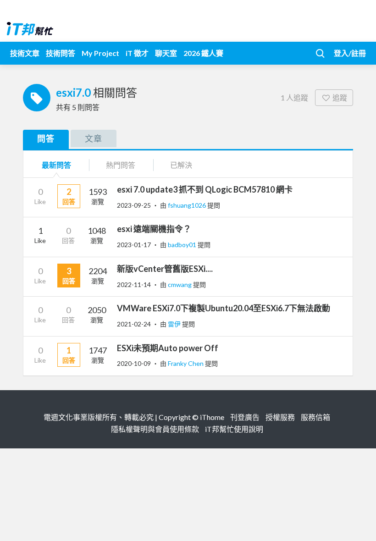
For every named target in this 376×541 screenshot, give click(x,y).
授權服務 (280, 417)
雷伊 (175, 324)
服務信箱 (315, 417)
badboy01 (183, 244)
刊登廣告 (245, 417)
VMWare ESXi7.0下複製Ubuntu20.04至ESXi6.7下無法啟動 (223, 308)
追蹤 (339, 97)
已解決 (181, 164)
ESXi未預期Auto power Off (167, 348)
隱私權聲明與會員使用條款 (155, 429)
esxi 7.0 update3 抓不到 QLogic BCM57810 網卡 (205, 189)
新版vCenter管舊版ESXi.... (165, 269)
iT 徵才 (137, 53)
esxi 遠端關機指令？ (154, 229)
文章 (93, 138)
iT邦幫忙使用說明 (234, 429)
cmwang (180, 284)
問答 (46, 138)
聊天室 (166, 53)
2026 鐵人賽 (203, 53)
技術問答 (60, 53)
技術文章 (24, 53)
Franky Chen (186, 363)
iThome (212, 417)
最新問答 (56, 164)
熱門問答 (120, 164)
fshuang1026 (187, 205)
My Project (100, 53)
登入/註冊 (350, 53)
